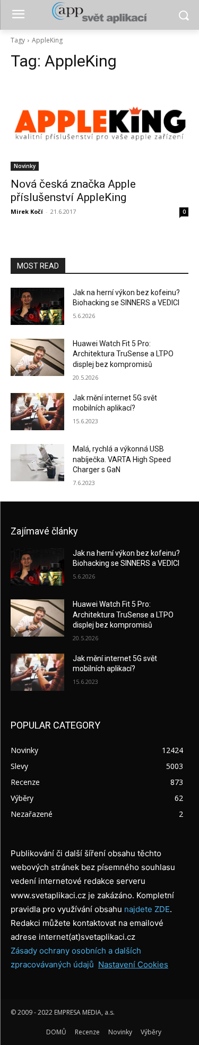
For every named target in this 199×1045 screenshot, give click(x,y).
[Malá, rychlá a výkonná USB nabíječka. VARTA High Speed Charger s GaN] (37, 462)
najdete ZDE (147, 909)
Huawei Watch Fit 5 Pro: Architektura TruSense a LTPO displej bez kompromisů (123, 354)
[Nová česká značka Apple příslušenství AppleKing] (99, 126)
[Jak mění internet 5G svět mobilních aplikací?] (37, 411)
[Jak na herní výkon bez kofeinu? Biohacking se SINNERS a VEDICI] (37, 306)
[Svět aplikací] (99, 12)
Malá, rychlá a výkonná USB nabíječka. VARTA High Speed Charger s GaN (122, 459)
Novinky (25, 166)
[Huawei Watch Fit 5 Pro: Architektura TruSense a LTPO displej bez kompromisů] (37, 357)
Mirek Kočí (27, 211)
